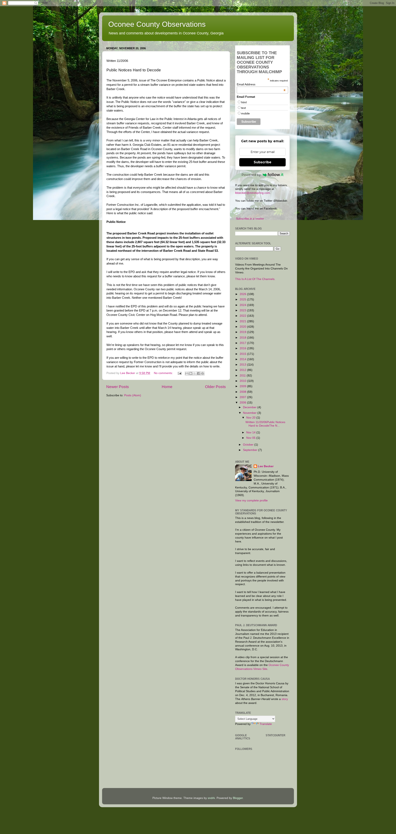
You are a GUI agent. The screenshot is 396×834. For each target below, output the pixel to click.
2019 (243, 332)
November (250, 412)
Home (167, 387)
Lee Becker (265, 466)
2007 (243, 397)
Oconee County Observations (157, 24)
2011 (243, 375)
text (243, 107)
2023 (243, 310)
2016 (243, 348)
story (285, 699)
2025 (243, 299)
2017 (243, 343)
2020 (243, 326)
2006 (243, 402)
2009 (243, 386)
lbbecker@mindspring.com (252, 192)
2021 (243, 321)
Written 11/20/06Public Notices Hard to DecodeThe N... (265, 424)
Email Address (261, 84)
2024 (243, 305)
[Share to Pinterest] (202, 373)
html (244, 102)
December (250, 407)
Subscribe (262, 162)
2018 (243, 337)
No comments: (164, 373)
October (248, 444)
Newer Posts (117, 387)
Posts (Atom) (132, 395)
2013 (243, 364)
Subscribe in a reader (250, 218)
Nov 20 (251, 417)
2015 (243, 353)
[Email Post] (179, 373)
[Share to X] (195, 373)
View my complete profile (251, 500)
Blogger (238, 798)
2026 (243, 294)
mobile (245, 113)
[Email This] (187, 373)
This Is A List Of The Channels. (255, 279)
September (250, 450)
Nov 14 (251, 432)
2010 (243, 380)
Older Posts (215, 387)
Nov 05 (251, 437)
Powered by (251, 175)
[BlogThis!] (191, 373)
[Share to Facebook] (199, 373)
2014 (243, 359)
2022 (243, 315)
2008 (243, 391)
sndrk (211, 798)
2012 (243, 370)
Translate (266, 724)
